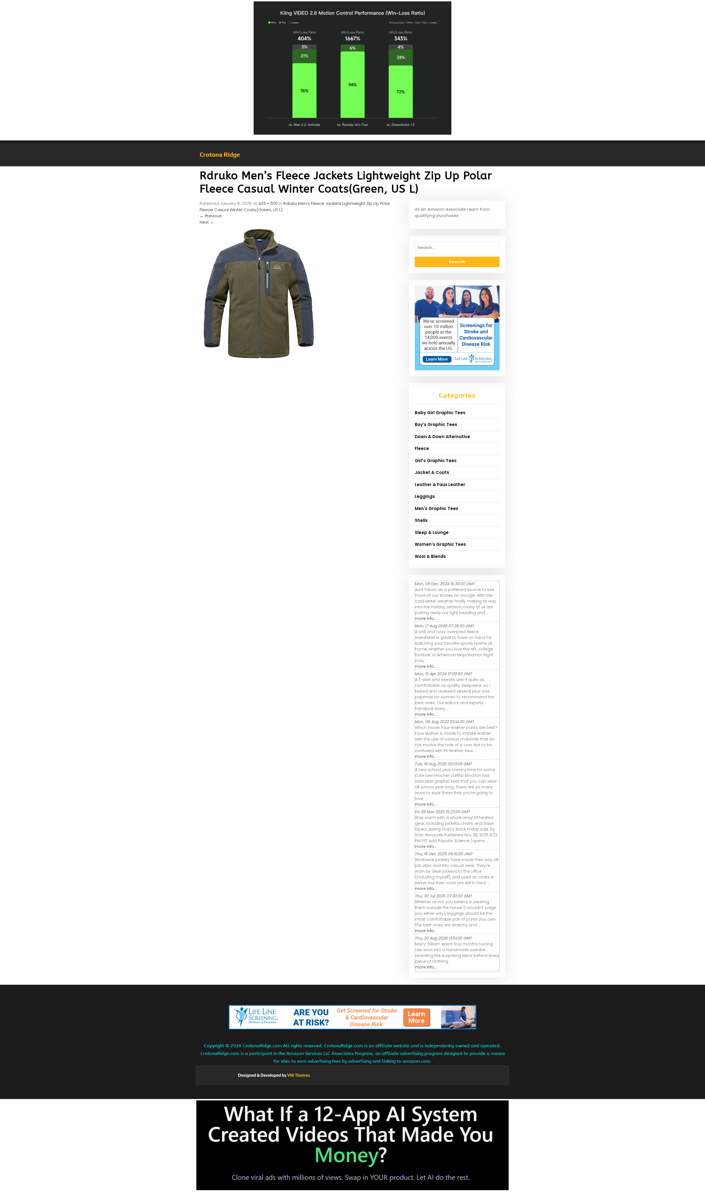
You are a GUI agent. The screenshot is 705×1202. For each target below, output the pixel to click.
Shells (421, 520)
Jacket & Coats (432, 472)
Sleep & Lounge (432, 532)
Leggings (425, 496)
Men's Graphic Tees (436, 508)
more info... (425, 618)
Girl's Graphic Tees (436, 460)
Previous (211, 216)
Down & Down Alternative (442, 436)
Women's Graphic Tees (440, 544)
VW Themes (298, 1075)
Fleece (422, 448)
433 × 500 (268, 203)
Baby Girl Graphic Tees (440, 413)
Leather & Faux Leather (440, 484)
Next (207, 222)
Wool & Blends (430, 556)
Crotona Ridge (220, 154)
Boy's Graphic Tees (436, 424)
